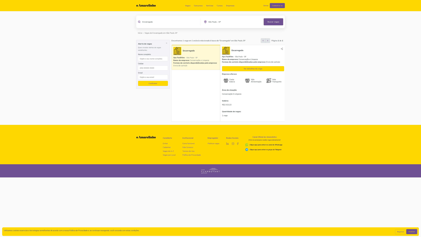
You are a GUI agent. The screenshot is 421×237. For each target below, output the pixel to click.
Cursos (220, 5)
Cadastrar (167, 147)
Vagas (187, 5)
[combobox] (169, 22)
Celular (140, 63)
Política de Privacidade (191, 155)
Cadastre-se (277, 6)
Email (140, 73)
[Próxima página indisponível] (267, 40)
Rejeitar (400, 232)
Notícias (209, 5)
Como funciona (188, 143)
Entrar (165, 143)
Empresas (230, 5)
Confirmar (153, 83)
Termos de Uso (188, 151)
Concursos (198, 5)
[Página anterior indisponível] (263, 40)
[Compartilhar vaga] (282, 49)
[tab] (196, 57)
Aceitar (412, 232)
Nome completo (144, 54)
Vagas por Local (169, 155)
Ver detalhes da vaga (253, 69)
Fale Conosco (187, 147)
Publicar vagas (213, 143)
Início (140, 33)
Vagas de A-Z (168, 151)
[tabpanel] (253, 83)
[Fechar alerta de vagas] (166, 43)
